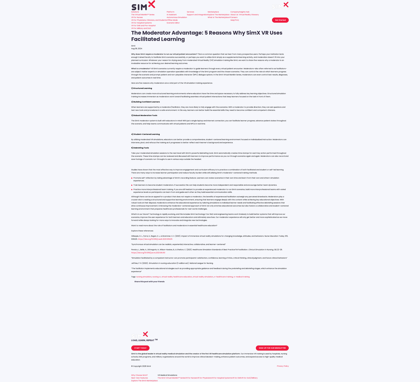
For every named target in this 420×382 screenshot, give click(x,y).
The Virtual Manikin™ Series (142, 14)
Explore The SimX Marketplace (144, 380)
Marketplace (213, 12)
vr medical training (242, 276)
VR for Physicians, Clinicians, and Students (149, 20)
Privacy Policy (283, 366)
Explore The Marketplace (218, 14)
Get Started (280, 20)
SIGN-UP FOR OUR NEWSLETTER (272, 348)
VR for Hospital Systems (141, 23)
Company (234, 12)
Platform (170, 12)
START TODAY (140, 348)
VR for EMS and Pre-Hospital (143, 25)
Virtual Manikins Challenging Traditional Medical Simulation (156, 300)
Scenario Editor (173, 23)
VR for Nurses (137, 17)
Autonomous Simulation (177, 17)
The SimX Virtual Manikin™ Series (171, 378)
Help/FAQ (234, 20)
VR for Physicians (204, 378)
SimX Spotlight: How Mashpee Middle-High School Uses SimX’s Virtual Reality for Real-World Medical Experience (179, 314)
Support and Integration (197, 14)
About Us (234, 14)
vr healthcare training (223, 276)
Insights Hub (244, 12)
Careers (233, 17)
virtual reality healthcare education (177, 276)
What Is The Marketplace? (219, 17)
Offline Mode (172, 20)
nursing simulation (144, 276)
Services (190, 12)
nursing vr (156, 276)
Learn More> (136, 311)
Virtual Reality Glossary (249, 14)
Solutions (135, 12)
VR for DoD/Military (249, 378)
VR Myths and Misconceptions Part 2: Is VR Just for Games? (156, 329)
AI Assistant (172, 14)
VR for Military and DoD (141, 28)
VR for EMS (236, 378)
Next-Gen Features (139, 378)
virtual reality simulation (203, 276)
